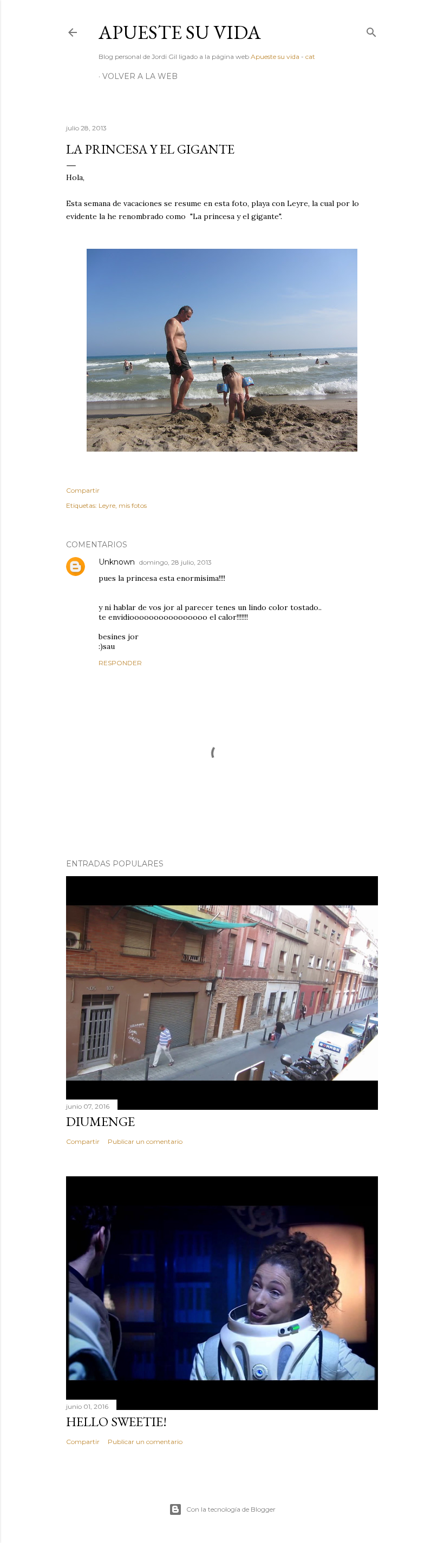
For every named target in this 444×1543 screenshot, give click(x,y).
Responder (120, 663)
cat (310, 56)
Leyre (107, 505)
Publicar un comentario (145, 1141)
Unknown (117, 562)
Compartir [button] (83, 490)
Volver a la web (140, 76)
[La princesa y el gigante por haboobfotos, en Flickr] (222, 449)
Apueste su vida (180, 32)
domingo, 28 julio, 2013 (175, 562)
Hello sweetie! (116, 1421)
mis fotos (133, 505)
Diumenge (100, 1121)
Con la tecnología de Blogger (231, 1509)
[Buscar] (371, 30)
